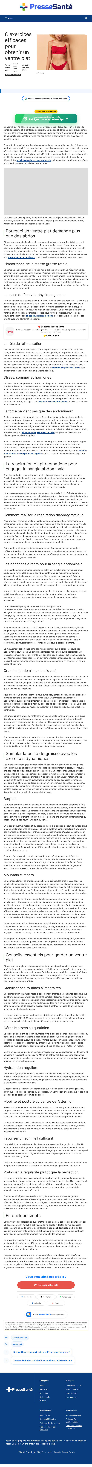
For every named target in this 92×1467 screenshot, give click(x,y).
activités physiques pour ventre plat (34, 160)
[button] (86, 18)
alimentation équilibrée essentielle (38, 432)
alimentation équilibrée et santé (65, 367)
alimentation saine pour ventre (52, 401)
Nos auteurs (71, 1397)
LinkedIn (37, 1303)
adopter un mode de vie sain (21, 257)
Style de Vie (45, 1397)
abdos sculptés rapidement (39, 316)
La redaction (71, 1393)
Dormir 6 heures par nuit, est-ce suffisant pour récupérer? (41, 1352)
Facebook (27, 1297)
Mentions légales (73, 1415)
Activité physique (13, 75)
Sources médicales (48, 1419)
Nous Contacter (72, 1389)
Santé (42, 1385)
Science (43, 1400)
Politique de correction (50, 1423)
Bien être (43, 1389)
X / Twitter (47, 1297)
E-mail (57, 1303)
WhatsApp (66, 1297)
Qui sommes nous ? (74, 1385)
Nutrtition (44, 1393)
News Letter (45, 1415)
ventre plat (17, 1344)
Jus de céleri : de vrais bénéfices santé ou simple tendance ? (42, 1360)
